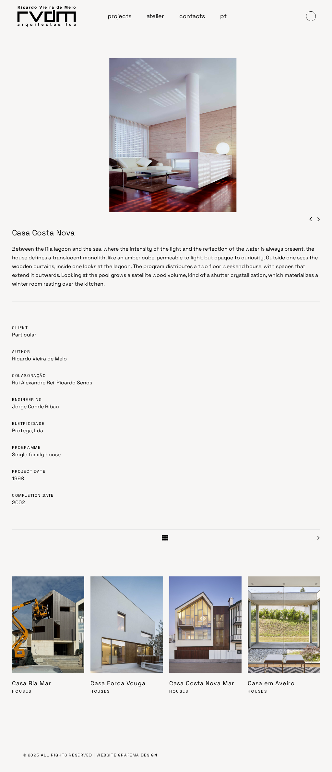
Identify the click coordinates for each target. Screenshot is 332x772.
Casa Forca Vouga (118, 683)
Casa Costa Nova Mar (201, 683)
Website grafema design (127, 755)
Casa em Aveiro (271, 683)
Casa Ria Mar (31, 683)
